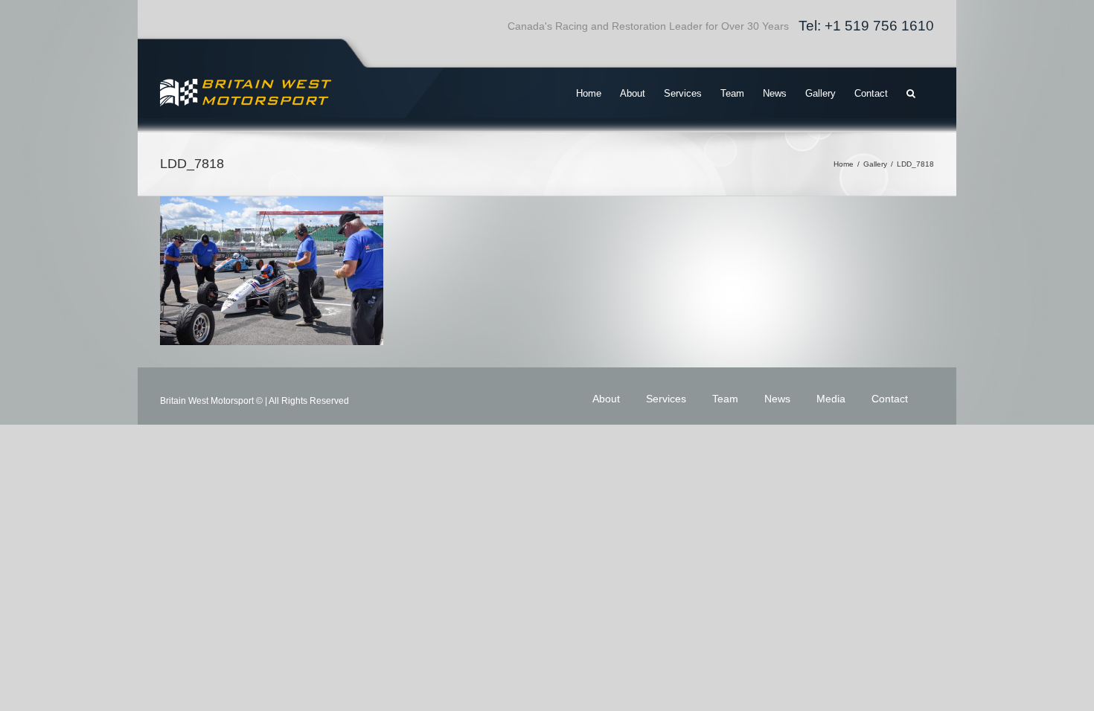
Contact (889, 399)
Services (666, 399)
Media (830, 399)
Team (725, 399)
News (777, 399)
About (606, 399)
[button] (910, 93)
